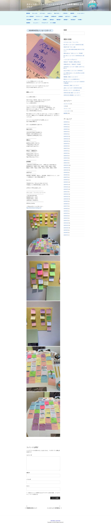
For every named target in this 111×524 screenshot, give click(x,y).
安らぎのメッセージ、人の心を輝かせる (72, 90)
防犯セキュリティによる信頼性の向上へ (72, 79)
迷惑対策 (72, 13)
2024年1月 (66, 191)
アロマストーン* (39, 16)
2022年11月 (66, 225)
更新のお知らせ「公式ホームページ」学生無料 (73, 53)
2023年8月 (66, 203)
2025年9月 (66, 143)
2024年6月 (66, 179)
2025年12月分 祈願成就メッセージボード (72, 95)
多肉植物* (47, 16)
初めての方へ (57, 13)
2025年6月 (66, 150)
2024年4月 (66, 184)
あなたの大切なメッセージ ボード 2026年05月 (73, 70)
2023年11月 (66, 196)
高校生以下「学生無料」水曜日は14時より (72, 61)
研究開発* (45, 19)
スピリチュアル (67, 103)
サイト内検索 (53, 22)
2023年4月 (66, 213)
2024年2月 (66, 189)
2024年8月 (66, 174)
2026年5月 (66, 129)
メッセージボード (80, 13)
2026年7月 (66, 124)
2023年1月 (66, 220)
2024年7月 (66, 177)
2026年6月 (66, 126)
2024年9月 (66, 172)
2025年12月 (66, 136)
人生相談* (75, 16)
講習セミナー (37, 19)
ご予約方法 (65, 13)
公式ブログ (67, 16)
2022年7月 (66, 235)
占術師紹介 (60, 16)
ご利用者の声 (53, 16)
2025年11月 (66, 138)
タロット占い (35, 13)
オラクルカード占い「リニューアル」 (71, 42)
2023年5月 (66, 210)
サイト (28, 486)
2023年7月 (66, 206)
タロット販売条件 (30, 16)
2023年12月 (66, 194)
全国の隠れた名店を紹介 (55, 520)
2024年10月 (66, 170)
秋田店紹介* (73, 19)
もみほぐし (49, 13)
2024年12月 (66, 165)
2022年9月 (66, 230)
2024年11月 (66, 167)
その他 (65, 106)
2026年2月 (66, 133)
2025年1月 (66, 162)
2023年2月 (66, 218)
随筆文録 (52, 19)
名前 (28, 472)
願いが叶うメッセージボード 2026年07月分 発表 (73, 44)
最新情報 (28, 13)
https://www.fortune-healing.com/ (33, 207)
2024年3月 (66, 186)
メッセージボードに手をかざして (70, 59)
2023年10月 (66, 198)
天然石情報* (28, 19)
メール (28, 479)
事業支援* (59, 19)
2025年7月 (66, 148)
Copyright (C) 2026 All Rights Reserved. (55, 522)
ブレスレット (66, 108)
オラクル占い (42, 13)
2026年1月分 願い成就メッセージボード (72, 92)
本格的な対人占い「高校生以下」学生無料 (72, 64)
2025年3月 (66, 158)
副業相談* (66, 19)
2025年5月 (66, 153)
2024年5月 (66, 182)
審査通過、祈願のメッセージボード (71, 76)
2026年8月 (66, 121)
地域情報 (28, 22)
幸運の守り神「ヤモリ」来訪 (69, 47)
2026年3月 (66, 131)
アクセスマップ (45, 22)
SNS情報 (79, 19)
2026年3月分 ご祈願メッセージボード (71, 85)
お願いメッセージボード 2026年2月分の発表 (73, 87)
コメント (29, 455)
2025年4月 (66, 155)
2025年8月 (66, 145)
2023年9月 (66, 201)
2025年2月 (66, 160)
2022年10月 (66, 227)
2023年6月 (66, 208)
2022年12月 (66, 222)
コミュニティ (35, 22)
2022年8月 (66, 232)
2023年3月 (66, 215)
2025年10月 (66, 141)
